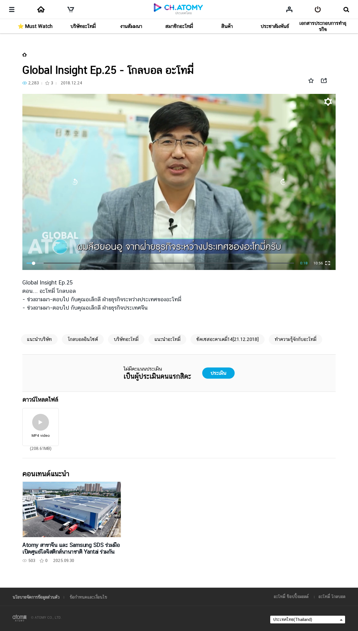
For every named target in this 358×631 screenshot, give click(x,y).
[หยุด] (179, 182)
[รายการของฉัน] (289, 9)
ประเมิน (218, 373)
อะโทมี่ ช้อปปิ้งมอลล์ (291, 596)
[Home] (41, 9)
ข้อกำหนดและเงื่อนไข (88, 597)
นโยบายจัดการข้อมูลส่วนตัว (36, 597)
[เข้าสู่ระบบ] (318, 9)
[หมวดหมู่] (11, 9)
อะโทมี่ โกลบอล (332, 596)
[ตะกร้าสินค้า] (71, 9)
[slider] (160, 263)
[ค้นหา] (346, 9)
